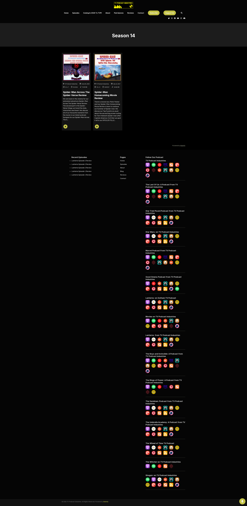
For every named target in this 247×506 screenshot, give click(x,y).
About (107, 13)
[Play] (65, 126)
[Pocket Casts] (148, 224)
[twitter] (168, 18)
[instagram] (181, 18)
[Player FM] (154, 224)
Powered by (178, 145)
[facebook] (174, 18)
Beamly (105, 502)
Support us (169, 13)
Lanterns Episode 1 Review (81, 171)
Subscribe (154, 13)
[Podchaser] (148, 177)
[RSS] (165, 224)
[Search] (181, 13)
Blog (122, 171)
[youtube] (178, 18)
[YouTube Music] (159, 166)
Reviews (130, 13)
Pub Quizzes (119, 13)
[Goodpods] (177, 172)
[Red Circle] (154, 172)
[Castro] (165, 172)
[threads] (171, 18)
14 (66, 87)
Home (66, 13)
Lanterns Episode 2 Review (81, 161)
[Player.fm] (148, 172)
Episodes (75, 13)
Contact (141, 13)
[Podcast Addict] (171, 166)
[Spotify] (154, 166)
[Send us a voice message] (242, 501)
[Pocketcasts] (177, 166)
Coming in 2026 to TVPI (92, 13)
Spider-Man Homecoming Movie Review (105, 95)
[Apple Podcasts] (148, 166)
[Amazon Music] (165, 166)
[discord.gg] (184, 18)
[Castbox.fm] (159, 172)
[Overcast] (171, 172)
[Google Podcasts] (154, 219)
